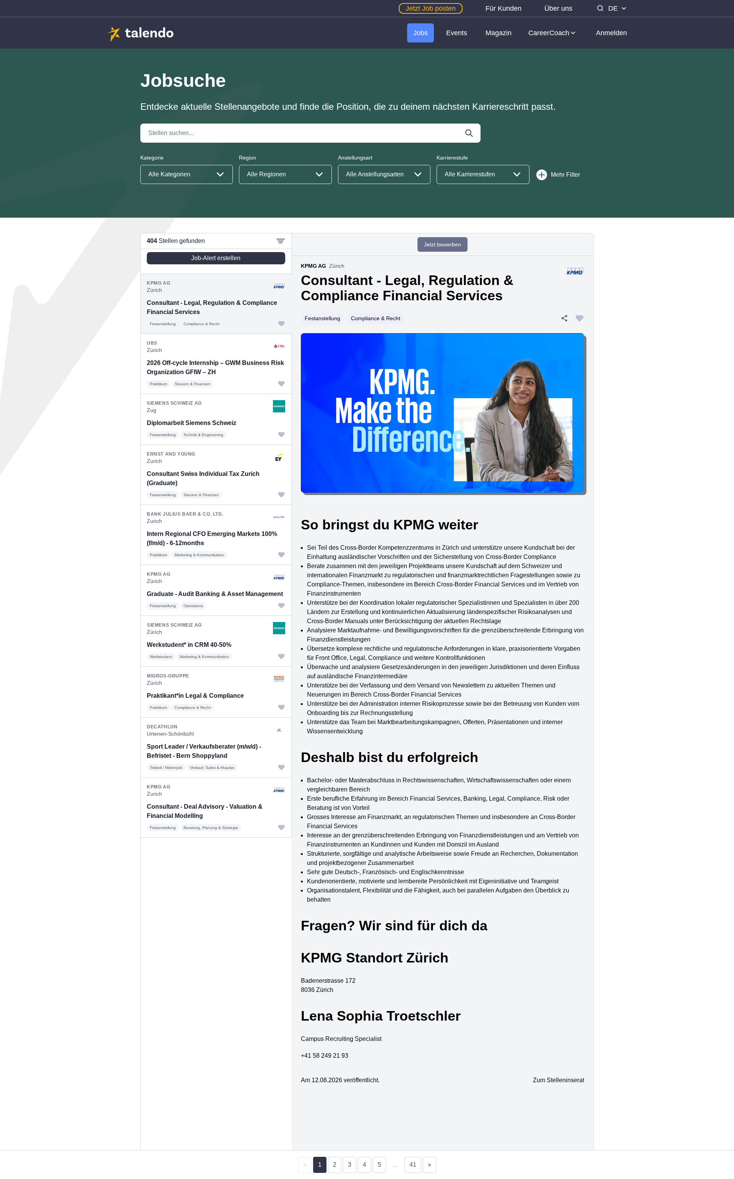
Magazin (499, 33)
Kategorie (152, 158)
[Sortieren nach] (280, 241)
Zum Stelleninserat (558, 1080)
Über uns (558, 8)
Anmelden (611, 33)
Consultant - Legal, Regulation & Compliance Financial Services (407, 287)
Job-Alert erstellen (215, 258)
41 (412, 1164)
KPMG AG (313, 266)
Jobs (420, 33)
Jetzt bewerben (442, 244)
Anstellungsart (355, 158)
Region (247, 158)
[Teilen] (564, 318)
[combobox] (186, 174)
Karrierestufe (452, 158)
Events (456, 33)
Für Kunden (503, 8)
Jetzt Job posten (431, 8)
